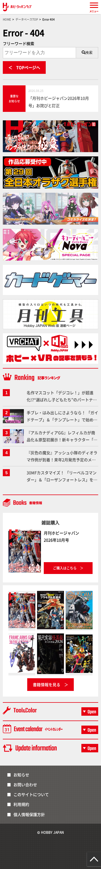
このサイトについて (31, 794)
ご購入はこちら (65, 568)
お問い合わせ (25, 784)
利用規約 (21, 804)
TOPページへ (28, 67)
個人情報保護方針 (29, 814)
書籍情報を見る (46, 684)
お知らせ (21, 774)
